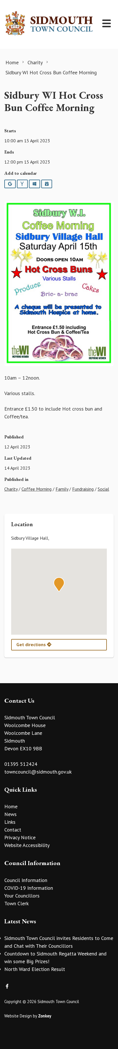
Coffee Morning (36, 489)
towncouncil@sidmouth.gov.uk (38, 771)
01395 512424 (20, 764)
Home (10, 806)
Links (9, 822)
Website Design (18, 1016)
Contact (12, 829)
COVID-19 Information (28, 888)
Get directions (31, 644)
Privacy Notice (20, 837)
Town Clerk (16, 903)
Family (62, 489)
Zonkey (44, 1016)
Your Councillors (22, 895)
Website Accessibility (27, 845)
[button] (59, 584)
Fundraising (83, 489)
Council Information (25, 880)
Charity (10, 489)
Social (103, 489)
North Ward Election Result (34, 969)
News (10, 814)
